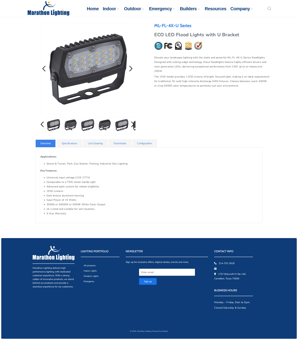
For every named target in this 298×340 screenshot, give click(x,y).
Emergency (88, 281)
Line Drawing (95, 143)
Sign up (148, 281)
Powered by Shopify (160, 331)
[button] (109, 8)
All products (89, 265)
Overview (45, 143)
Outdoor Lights (91, 276)
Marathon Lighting (144, 331)
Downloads (120, 143)
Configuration (144, 143)
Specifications (69, 143)
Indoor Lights (90, 270)
